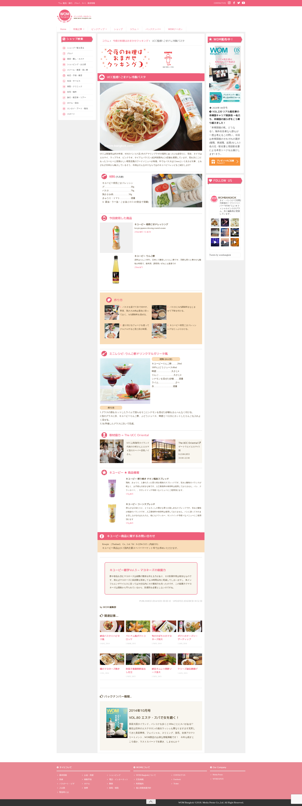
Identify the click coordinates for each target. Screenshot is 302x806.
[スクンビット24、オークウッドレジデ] (235, 242)
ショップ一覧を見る (75, 48)
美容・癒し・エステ (75, 59)
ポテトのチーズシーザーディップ (188, 637)
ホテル (87, 784)
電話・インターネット (118, 779)
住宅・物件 (72, 92)
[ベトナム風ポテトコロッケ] (138, 626)
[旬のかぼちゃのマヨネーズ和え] (164, 626)
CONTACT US (220, 3)
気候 (61, 779)
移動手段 (88, 779)
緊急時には (64, 792)
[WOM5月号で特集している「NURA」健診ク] (215, 232)
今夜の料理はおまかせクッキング (130, 41)
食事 (86, 788)
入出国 (62, 788)
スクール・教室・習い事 (77, 70)
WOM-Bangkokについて (146, 775)
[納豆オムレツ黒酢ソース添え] (164, 659)
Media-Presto (218, 775)
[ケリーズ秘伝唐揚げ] (190, 659)
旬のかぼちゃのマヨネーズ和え (162, 637)
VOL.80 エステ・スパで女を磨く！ (154, 717)
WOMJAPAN (218, 779)
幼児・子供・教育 (74, 75)
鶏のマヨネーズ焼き (110, 668)
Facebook (177, 779)
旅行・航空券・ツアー (76, 97)
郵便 (111, 784)
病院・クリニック (74, 86)
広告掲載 (140, 779)
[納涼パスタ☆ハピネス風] (112, 626)
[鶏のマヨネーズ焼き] (112, 659)
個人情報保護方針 (143, 788)
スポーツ (71, 114)
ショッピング (114, 775)
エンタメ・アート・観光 (77, 108)
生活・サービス (73, 81)
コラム (133, 29)
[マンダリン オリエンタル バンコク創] (235, 222)
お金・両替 (89, 775)
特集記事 (77, 29)
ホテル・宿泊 (72, 103)
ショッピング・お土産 (76, 64)
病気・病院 (114, 788)
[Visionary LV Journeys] (235, 232)
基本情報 (63, 775)
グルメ (70, 53)
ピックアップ (98, 29)
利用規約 (140, 784)
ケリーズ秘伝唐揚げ (188, 668)
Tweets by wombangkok (220, 255)
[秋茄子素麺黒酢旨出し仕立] (138, 659)
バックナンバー (153, 29)
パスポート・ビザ (66, 784)
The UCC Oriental (188, 442)
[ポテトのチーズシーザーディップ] (190, 626)
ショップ (118, 29)
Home (63, 29)
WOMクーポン (175, 29)
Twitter (176, 784)
